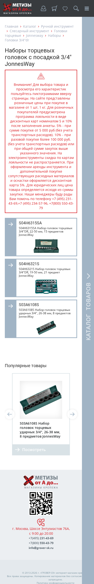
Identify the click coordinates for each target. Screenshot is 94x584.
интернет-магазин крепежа (72, 572)
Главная (11, 26)
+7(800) (41, 543)
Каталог (29, 26)
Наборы (54, 35)
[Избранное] (65, 8)
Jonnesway (34, 35)
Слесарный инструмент (29, 31)
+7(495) (41, 538)
